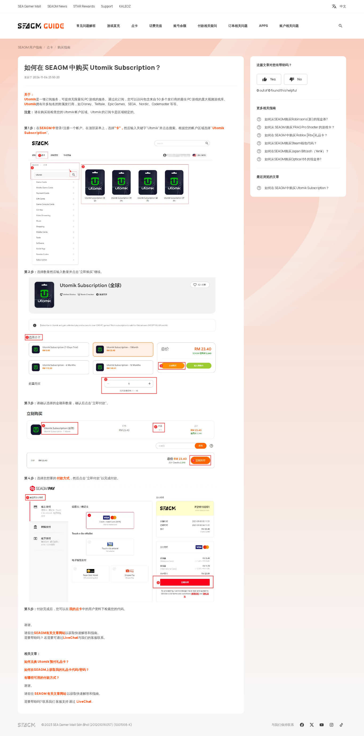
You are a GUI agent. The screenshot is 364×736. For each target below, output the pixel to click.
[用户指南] (41, 25)
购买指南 (64, 47)
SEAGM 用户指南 (30, 47)
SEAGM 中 (47, 128)
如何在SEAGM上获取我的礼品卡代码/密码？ (56, 669)
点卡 (50, 47)
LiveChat (70, 637)
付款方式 (63, 478)
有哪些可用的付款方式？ (41, 677)
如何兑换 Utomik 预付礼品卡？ (46, 661)
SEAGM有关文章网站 (49, 633)
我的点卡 (75, 609)
